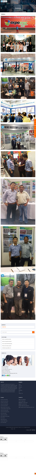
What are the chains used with (6, 345)
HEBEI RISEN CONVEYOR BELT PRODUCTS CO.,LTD (16, 427)
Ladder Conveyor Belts (4, 414)
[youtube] (35, 129)
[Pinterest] (35, 133)
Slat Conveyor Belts (3, 413)
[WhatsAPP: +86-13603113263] (35, 120)
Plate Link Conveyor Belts (4, 404)
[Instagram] (35, 135)
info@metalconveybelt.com (8, 369)
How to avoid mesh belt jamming (7, 343)
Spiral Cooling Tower (4, 419)
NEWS (19, 388)
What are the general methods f (7, 341)
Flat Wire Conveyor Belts (4, 402)
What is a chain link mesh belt (6, 339)
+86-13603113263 (24, 402)
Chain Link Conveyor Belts (4, 410)
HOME (19, 384)
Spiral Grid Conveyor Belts (4, 401)
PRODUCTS (20, 387)
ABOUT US (20, 385)
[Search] (33, 332)
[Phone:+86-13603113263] (35, 125)
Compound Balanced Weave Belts (5, 408)
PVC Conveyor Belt (3, 422)
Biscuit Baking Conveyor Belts (5, 416)
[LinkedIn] (35, 136)
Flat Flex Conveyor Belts (4, 399)
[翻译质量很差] (5, 440)
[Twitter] (35, 131)
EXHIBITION (20, 390)
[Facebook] (35, 127)
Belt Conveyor (3, 417)
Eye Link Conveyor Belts (4, 405)
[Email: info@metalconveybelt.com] (35, 124)
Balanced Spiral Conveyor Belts (5, 407)
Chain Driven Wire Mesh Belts (5, 411)
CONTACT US (21, 393)
